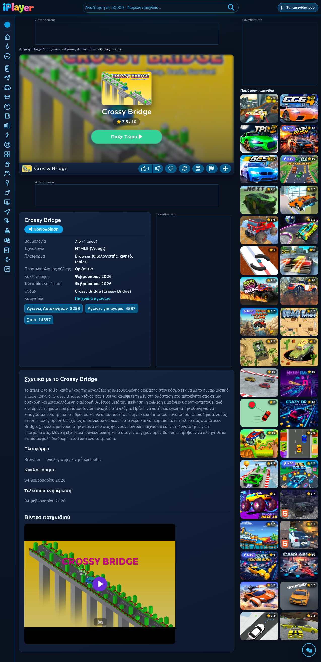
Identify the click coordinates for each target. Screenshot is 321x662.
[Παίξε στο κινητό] (198, 168)
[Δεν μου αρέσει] (158, 168)
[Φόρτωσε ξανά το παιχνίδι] (184, 168)
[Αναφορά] (212, 168)
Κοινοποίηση (45, 229)
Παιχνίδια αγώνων (92, 298)
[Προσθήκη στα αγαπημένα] (171, 168)
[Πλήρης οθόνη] (225, 168)
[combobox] (161, 8)
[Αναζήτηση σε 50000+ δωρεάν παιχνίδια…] (231, 8)
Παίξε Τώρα (124, 137)
